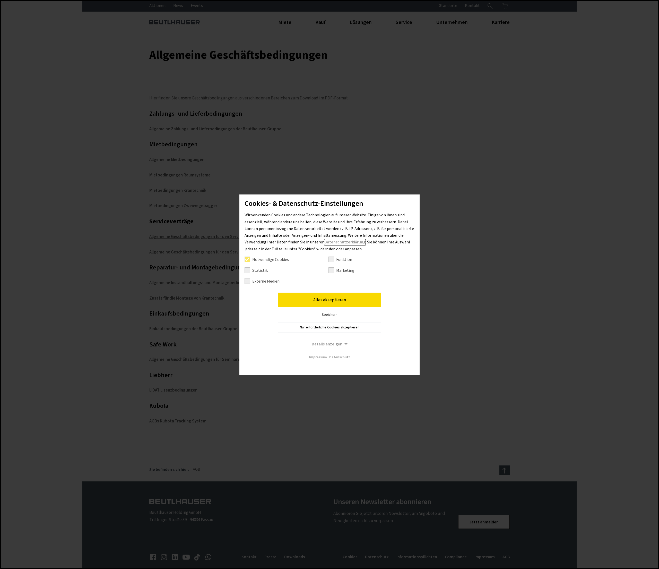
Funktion (344, 259)
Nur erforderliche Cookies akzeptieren (329, 327)
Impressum (318, 357)
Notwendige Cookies (270, 259)
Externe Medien (266, 281)
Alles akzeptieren (329, 300)
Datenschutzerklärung (345, 242)
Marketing (345, 270)
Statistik (260, 270)
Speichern (329, 314)
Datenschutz (339, 357)
